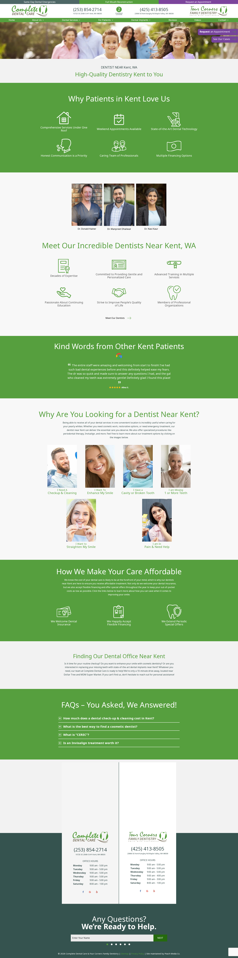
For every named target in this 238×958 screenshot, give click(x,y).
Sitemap (125, 953)
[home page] (29, 11)
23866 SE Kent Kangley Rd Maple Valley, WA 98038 (154, 13)
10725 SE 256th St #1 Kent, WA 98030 (87, 13)
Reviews (173, 20)
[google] (90, 892)
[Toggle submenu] (43, 20)
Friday (76, 880)
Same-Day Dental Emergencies (40, 2)
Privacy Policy (137, 953)
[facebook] (83, 892)
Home (12, 20)
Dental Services (70, 20)
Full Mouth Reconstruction (119, 2)
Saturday (78, 883)
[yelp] (97, 892)
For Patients (104, 20)
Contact (222, 20)
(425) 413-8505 (154, 10)
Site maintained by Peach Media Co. (163, 953)
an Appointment (215, 31)
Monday (77, 865)
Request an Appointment (198, 2)
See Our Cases (221, 39)
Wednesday (79, 872)
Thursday (78, 876)
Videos (197, 20)
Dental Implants (139, 20)
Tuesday (77, 869)
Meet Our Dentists (115, 318)
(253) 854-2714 (87, 10)
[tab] (107, 944)
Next (160, 938)
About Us (37, 20)
